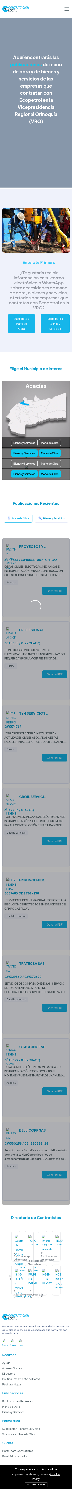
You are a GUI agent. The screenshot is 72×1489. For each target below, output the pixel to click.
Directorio (8, 1373)
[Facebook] (5, 1342)
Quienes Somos (12, 1368)
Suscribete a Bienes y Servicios (55, 323)
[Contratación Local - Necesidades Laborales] (15, 1318)
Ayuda (6, 1362)
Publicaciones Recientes (17, 1401)
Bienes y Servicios (24, 442)
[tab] (18, 519)
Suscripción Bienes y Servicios (21, 1428)
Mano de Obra (50, 442)
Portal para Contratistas (17, 1450)
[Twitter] (21, 1342)
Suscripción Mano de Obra (18, 1434)
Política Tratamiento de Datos (21, 1379)
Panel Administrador (15, 1456)
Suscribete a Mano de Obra (21, 323)
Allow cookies (36, 1484)
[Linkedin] (13, 1342)
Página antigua (11, 1384)
